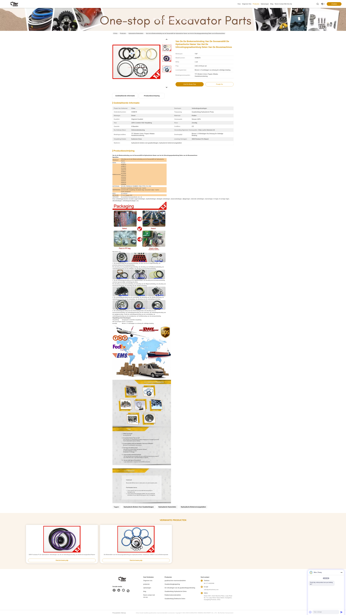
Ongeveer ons (147, 580)
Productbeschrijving (152, 96)
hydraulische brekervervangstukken (193, 507)
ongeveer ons (246, 4)
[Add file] (310, 612)
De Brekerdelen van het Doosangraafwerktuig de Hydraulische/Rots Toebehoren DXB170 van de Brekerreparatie (136, 554)
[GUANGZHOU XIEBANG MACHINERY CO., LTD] (14, 4)
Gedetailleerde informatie (125, 96)
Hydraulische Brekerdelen (136, 33)
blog (271, 4)
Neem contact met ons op (149, 596)
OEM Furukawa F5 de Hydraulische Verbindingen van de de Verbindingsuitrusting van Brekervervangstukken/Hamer (62, 554)
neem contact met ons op (283, 4)
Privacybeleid (116, 613)
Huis (239, 4)
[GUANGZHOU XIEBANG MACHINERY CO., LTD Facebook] (114, 590)
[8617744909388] (123, 590)
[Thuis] (122, 579)
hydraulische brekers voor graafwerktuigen (139, 507)
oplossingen (265, 4)
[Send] (341, 612)
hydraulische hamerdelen (167, 507)
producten (256, 4)
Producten (123, 33)
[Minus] (341, 572)
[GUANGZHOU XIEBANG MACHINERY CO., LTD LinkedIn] (118, 590)
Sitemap (123, 613)
